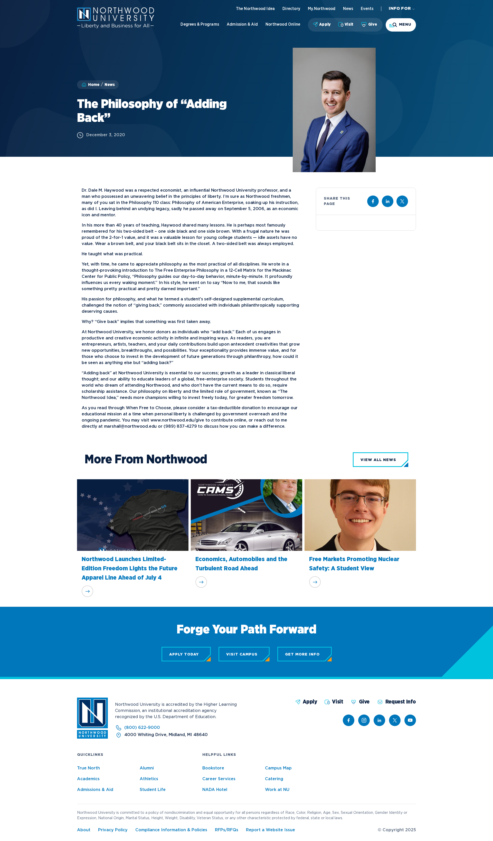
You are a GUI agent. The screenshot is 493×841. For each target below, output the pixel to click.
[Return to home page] (92, 737)
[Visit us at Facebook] (373, 201)
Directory (291, 9)
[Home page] (115, 27)
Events (367, 9)
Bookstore (213, 768)
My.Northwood (321, 9)
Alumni (147, 768)
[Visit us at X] (402, 201)
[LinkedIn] (379, 720)
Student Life (153, 790)
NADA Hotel (214, 790)
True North (88, 768)
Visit (349, 24)
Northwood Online (283, 24)
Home (93, 85)
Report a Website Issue (270, 830)
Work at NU (277, 790)
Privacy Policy (113, 830)
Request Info (400, 702)
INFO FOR (400, 9)
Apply (325, 24)
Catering (274, 779)
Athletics (149, 779)
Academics (88, 779)
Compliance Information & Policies (171, 830)
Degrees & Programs (200, 24)
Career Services (218, 779)
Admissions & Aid (95, 790)
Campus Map (278, 768)
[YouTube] (410, 720)
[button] (401, 25)
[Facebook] (348, 720)
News (348, 9)
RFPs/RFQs (226, 830)
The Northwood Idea (255, 9)
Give (372, 24)
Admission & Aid (242, 24)
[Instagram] (364, 720)
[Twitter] (395, 720)
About (83, 830)
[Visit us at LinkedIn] (387, 201)
